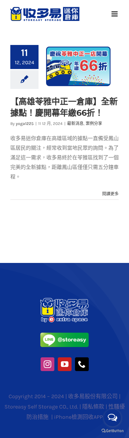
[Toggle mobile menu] (115, 14)
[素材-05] (64, 335)
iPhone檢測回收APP (78, 417)
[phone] (82, 364)
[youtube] (65, 364)
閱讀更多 (110, 194)
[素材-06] (64, 300)
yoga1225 (25, 123)
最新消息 (75, 123)
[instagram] (47, 364)
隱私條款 (93, 406)
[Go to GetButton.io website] (112, 431)
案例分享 (94, 123)
